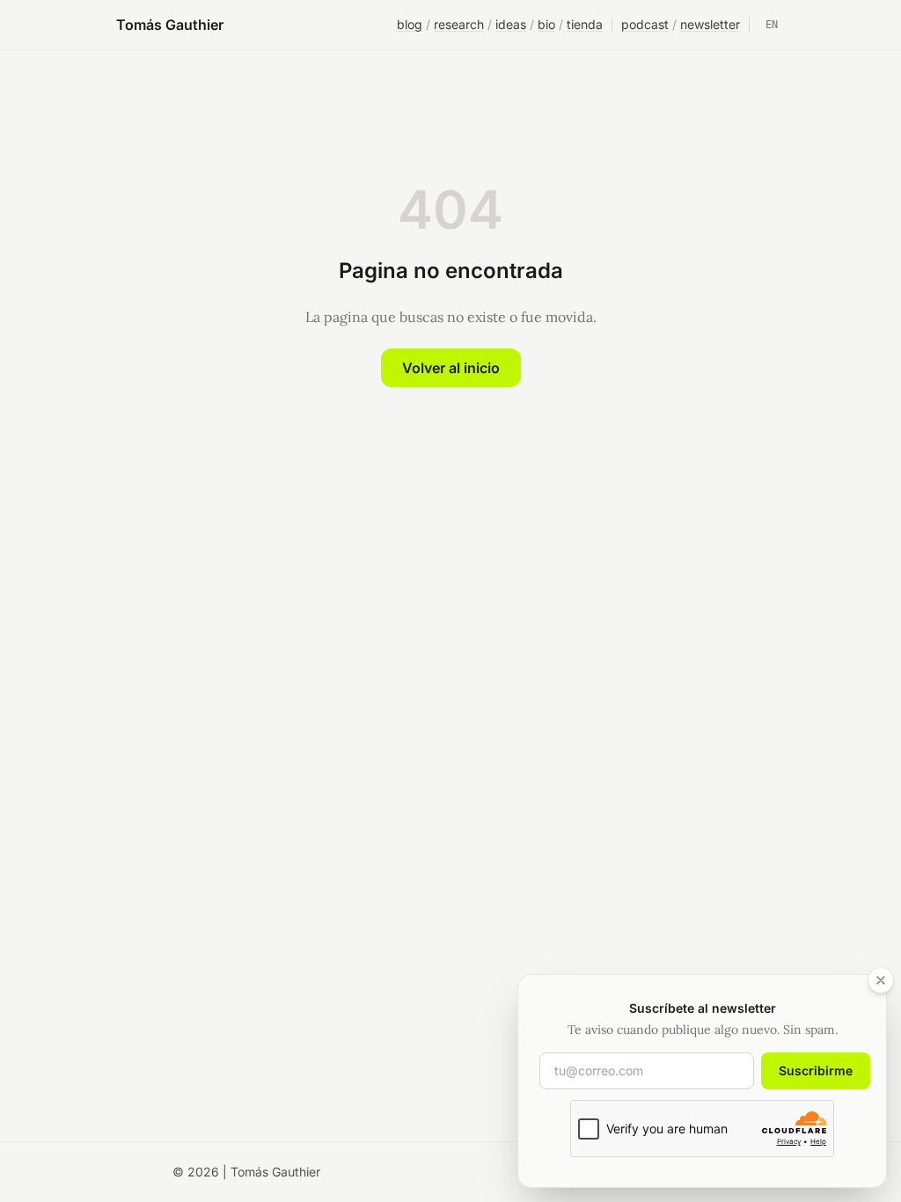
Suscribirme (816, 1070)
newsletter (710, 24)
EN (771, 24)
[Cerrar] (881, 980)
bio (546, 24)
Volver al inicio (451, 368)
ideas (510, 24)
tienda (585, 24)
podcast (645, 24)
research (459, 24)
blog (409, 24)
